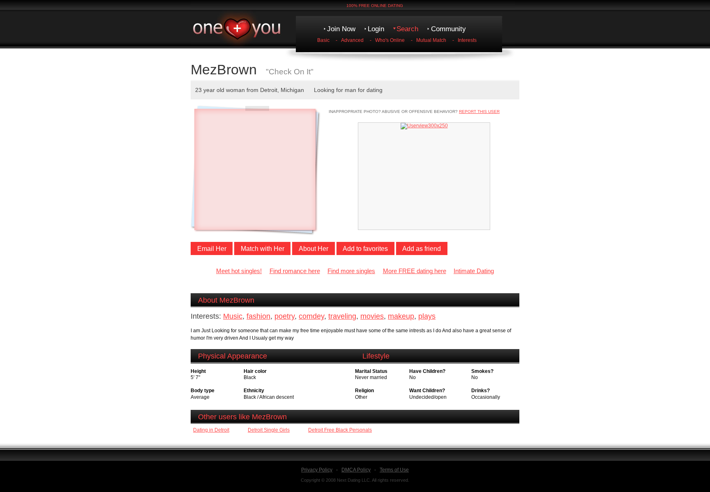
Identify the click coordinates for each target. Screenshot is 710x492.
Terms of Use (394, 470)
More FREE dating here (414, 271)
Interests (467, 40)
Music (232, 316)
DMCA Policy (356, 470)
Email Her (211, 248)
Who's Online (390, 40)
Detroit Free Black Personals (340, 430)
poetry (284, 316)
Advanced (352, 40)
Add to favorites (365, 248)
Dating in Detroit (211, 430)
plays (427, 316)
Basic (323, 40)
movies (372, 316)
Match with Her (262, 248)
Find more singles (351, 271)
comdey (311, 316)
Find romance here (295, 271)
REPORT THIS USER (479, 111)
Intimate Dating (474, 271)
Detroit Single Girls (269, 430)
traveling (342, 316)
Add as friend (421, 248)
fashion (258, 316)
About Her (313, 248)
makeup (401, 316)
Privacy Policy (316, 470)
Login (376, 29)
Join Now (341, 29)
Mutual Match (431, 40)
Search (407, 29)
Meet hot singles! (239, 271)
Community (448, 29)
